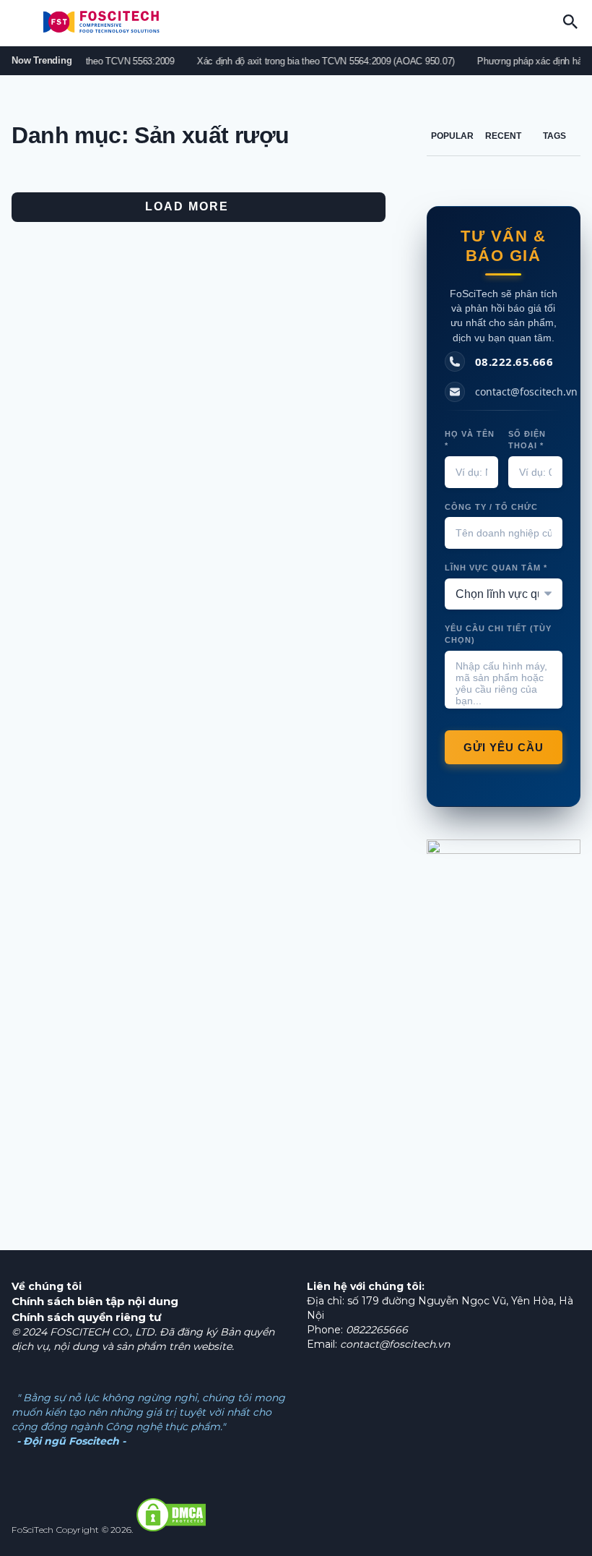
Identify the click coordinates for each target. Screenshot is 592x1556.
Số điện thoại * (527, 439)
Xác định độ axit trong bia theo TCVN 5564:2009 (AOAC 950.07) (318, 61)
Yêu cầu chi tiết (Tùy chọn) (498, 634)
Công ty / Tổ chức (491, 507)
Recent (503, 136)
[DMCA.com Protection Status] (171, 1529)
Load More (187, 206)
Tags (554, 136)
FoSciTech (32, 1529)
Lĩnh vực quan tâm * (496, 567)
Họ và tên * (470, 439)
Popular (452, 136)
